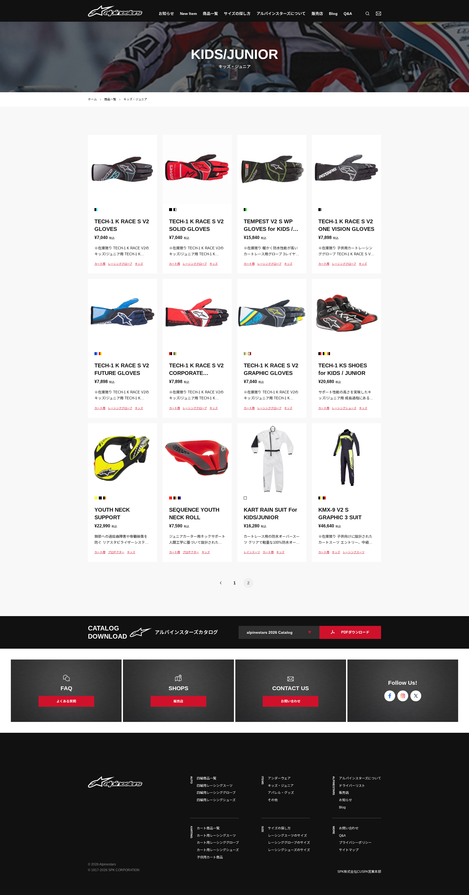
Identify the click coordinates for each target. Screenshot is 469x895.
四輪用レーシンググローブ (216, 793)
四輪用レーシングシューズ (216, 800)
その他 (273, 800)
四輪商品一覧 (206, 778)
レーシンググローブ (120, 263)
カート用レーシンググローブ (218, 843)
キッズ (139, 263)
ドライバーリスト (352, 786)
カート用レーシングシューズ (218, 850)
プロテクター (116, 552)
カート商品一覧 (208, 828)
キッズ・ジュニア (281, 786)
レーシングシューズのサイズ (289, 850)
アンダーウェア (279, 778)
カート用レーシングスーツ (216, 835)
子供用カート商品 (210, 857)
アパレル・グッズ (281, 793)
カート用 (99, 263)
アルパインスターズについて (281, 13)
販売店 (317, 13)
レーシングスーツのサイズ (287, 835)
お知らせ (166, 13)
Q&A (348, 13)
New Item (188, 13)
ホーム (92, 99)
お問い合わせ (349, 828)
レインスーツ (252, 552)
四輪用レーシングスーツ (215, 786)
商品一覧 (110, 99)
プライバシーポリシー (355, 843)
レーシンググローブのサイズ (289, 843)
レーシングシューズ (344, 408)
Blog (333, 13)
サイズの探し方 (237, 13)
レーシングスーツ (354, 552)
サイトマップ (349, 850)
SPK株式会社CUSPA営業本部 (359, 872)
